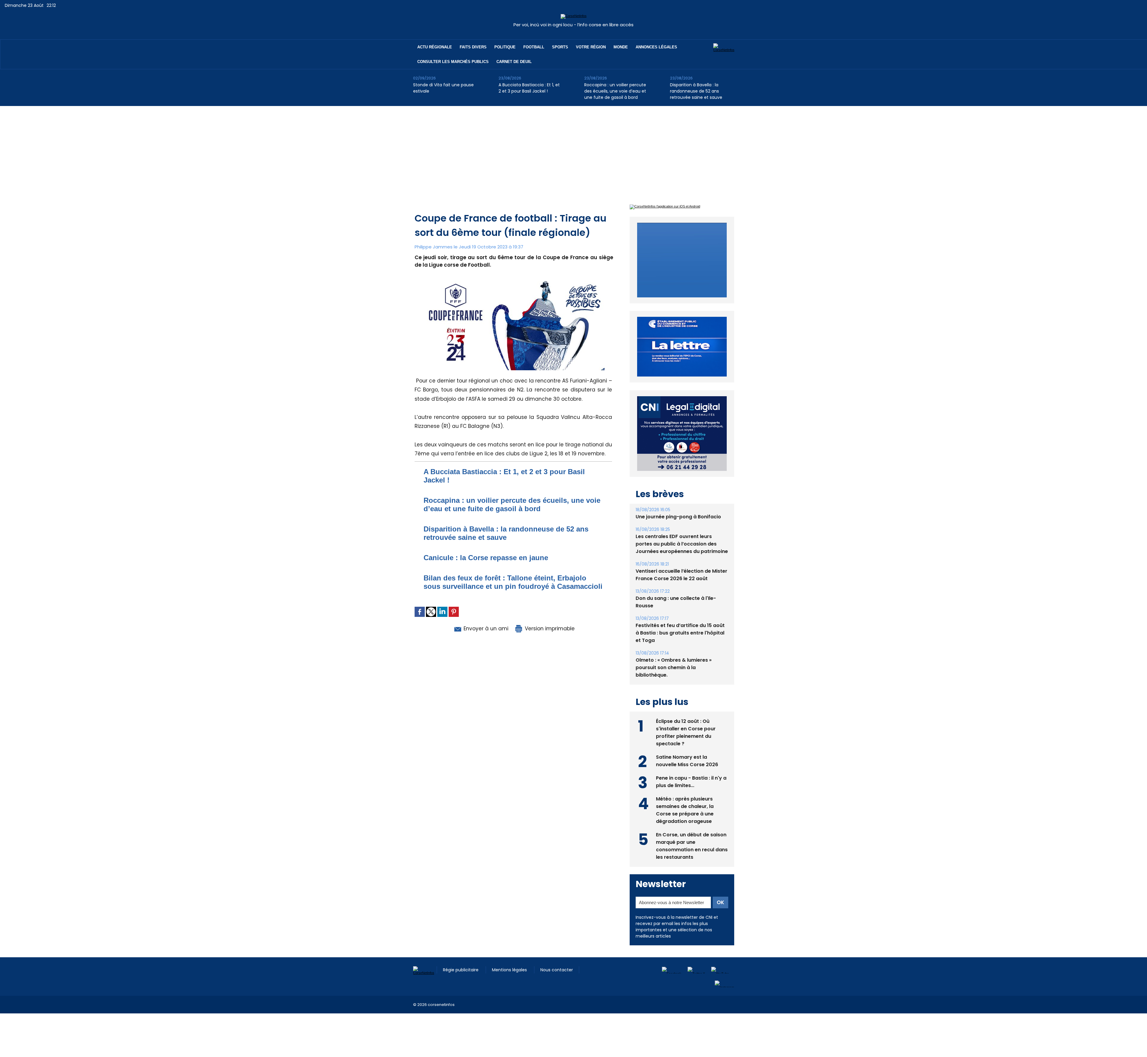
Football (533, 47)
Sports (560, 47)
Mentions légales (510, 956)
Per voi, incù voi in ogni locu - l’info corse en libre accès (573, 24)
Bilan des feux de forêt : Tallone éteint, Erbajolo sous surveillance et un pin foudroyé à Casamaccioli (513, 582)
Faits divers (473, 47)
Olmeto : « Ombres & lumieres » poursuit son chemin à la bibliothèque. (673, 654)
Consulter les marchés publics (453, 61)
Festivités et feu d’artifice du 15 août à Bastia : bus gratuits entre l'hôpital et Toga (680, 619)
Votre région (591, 47)
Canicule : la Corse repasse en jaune (486, 558)
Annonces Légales (656, 47)
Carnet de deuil (514, 61)
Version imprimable (549, 628)
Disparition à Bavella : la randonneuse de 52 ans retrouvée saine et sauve (696, 91)
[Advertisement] (573, 151)
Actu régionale (434, 47)
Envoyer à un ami (485, 628)
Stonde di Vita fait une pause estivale (443, 88)
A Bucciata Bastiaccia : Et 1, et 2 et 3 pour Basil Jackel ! (529, 88)
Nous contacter (556, 956)
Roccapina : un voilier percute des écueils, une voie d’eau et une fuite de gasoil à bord (615, 91)
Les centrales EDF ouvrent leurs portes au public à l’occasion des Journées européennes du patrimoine (682, 530)
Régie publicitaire (461, 956)
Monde (621, 47)
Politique (505, 47)
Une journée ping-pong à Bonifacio (678, 503)
